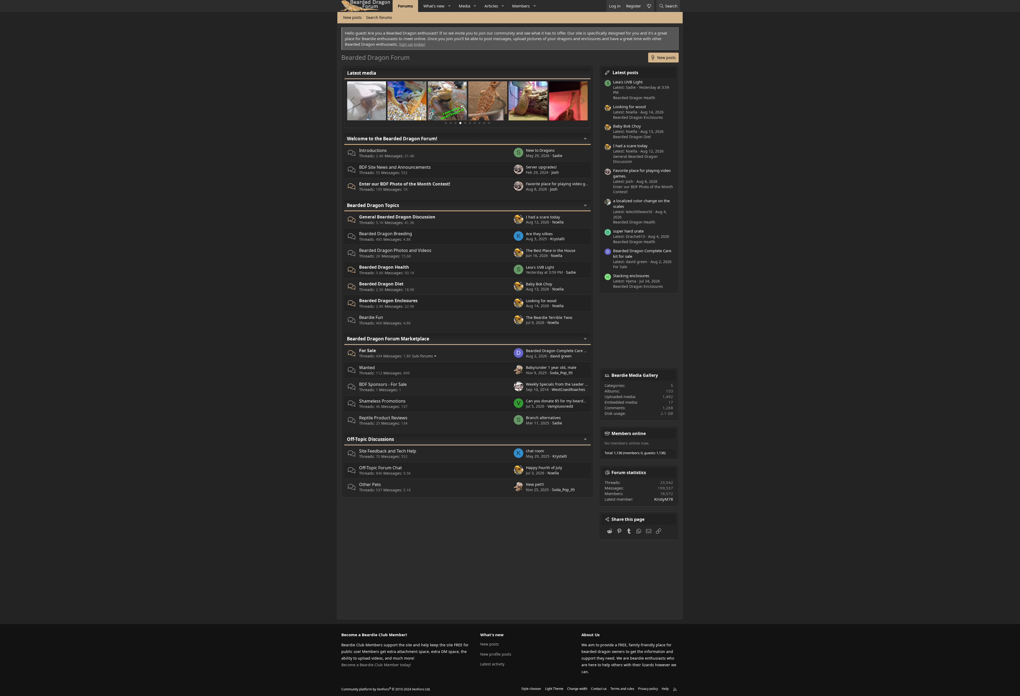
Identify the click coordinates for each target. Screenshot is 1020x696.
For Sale (367, 350)
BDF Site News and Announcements (395, 167)
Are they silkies (539, 233)
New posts (352, 17)
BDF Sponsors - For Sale (383, 384)
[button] (449, 6)
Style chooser (531, 688)
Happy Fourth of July (544, 467)
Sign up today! (412, 44)
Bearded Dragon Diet (381, 284)
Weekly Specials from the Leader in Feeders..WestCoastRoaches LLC (586, 384)
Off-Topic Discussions (370, 439)
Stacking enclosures (631, 275)
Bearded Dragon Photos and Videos (395, 250)
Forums (405, 6)
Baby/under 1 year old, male (551, 367)
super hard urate (628, 231)
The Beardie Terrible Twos (549, 317)
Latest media (361, 73)
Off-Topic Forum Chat (380, 468)
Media (464, 6)
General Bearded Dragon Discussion (397, 217)
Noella (558, 222)
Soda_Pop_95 (561, 372)
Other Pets (370, 484)
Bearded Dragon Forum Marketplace (388, 339)
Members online (628, 433)
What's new (433, 6)
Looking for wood (541, 300)
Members (521, 6)
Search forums (379, 17)
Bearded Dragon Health (384, 267)
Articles (491, 6)
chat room (535, 450)
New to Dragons (540, 150)
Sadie (557, 155)
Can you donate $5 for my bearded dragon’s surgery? (573, 400)
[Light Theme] (649, 6)
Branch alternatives (543, 417)
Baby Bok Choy (539, 283)
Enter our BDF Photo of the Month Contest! (404, 184)
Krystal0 (557, 238)
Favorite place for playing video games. (561, 183)
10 (489, 123)
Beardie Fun (371, 317)
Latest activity (492, 664)
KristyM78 (663, 499)
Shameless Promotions (382, 401)
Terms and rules (622, 688)
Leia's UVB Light (540, 267)
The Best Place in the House (550, 250)
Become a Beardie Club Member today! (376, 664)
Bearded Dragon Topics (373, 205)
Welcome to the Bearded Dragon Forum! (392, 139)
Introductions (373, 150)
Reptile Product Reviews (383, 418)
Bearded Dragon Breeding (385, 234)
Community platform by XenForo (385, 689)
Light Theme (554, 688)
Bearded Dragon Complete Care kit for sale (564, 350)
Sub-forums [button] (422, 355)
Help (665, 688)
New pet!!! (535, 484)
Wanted (367, 367)
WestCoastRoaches (568, 389)
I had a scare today (543, 217)
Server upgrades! (541, 167)
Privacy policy (648, 688)
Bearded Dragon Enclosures (388, 300)
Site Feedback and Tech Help (387, 451)
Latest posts (625, 72)
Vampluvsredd (560, 406)
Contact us (599, 688)
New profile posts (495, 654)
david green (561, 355)
